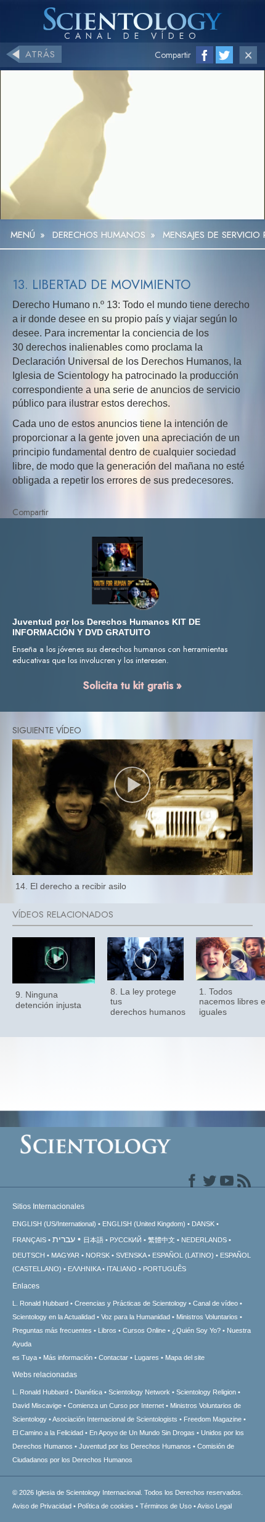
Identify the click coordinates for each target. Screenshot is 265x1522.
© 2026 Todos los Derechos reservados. (127, 1492)
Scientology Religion (206, 1392)
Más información (67, 1357)
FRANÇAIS (29, 1239)
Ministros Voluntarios (207, 1317)
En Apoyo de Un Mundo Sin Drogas (142, 1432)
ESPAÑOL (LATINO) (183, 1255)
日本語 (93, 1239)
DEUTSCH (28, 1255)
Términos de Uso (166, 1506)
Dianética (88, 1392)
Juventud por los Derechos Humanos (135, 1446)
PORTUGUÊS (164, 1268)
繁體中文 (161, 1239)
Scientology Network (139, 1392)
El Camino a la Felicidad (47, 1432)
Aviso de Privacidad (41, 1506)
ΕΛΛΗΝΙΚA (84, 1268)
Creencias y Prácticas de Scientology (131, 1303)
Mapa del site (185, 1357)
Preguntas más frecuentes (52, 1330)
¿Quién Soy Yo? (196, 1330)
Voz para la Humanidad (135, 1317)
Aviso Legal (214, 1506)
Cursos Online (144, 1330)
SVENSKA (131, 1255)
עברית (63, 1239)
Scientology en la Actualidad (53, 1317)
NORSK (98, 1255)
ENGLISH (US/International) (54, 1223)
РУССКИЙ (126, 1239)
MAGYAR (65, 1255)
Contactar (113, 1357)
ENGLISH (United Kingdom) (144, 1223)
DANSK (203, 1223)
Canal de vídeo (216, 1303)
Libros (107, 1330)
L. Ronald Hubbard (40, 1303)
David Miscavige (37, 1405)
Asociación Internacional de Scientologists (114, 1419)
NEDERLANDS (204, 1239)
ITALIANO (122, 1268)
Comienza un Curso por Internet (116, 1405)
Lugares (146, 1357)
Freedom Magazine (213, 1419)
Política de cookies (106, 1506)
